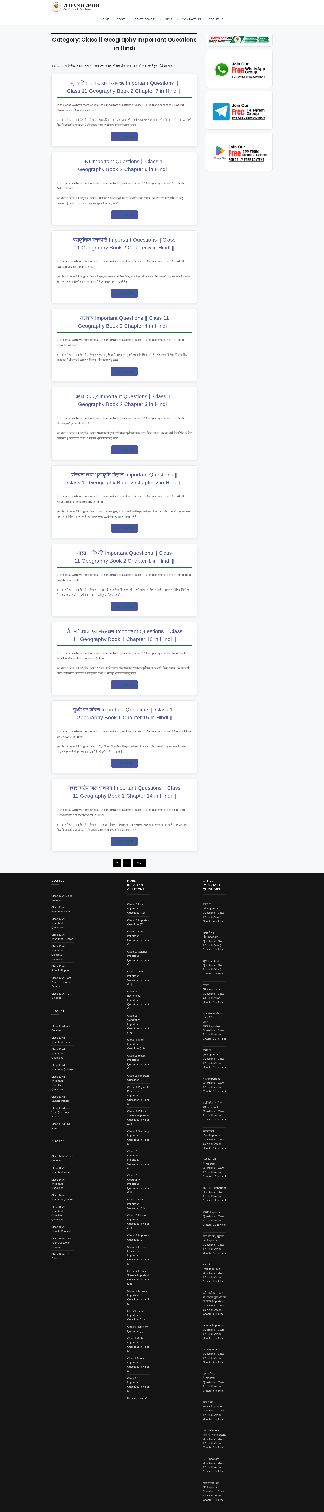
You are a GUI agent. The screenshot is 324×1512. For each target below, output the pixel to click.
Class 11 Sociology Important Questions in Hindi (138, 1135)
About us (216, 19)
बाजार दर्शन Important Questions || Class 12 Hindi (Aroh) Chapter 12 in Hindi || (214, 1196)
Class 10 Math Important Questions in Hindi (138, 935)
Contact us (191, 19)
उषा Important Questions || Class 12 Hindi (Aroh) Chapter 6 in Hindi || (213, 1358)
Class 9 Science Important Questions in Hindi (138, 1362)
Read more (124, 136)
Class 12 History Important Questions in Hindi (138, 1219)
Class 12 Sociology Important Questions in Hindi (138, 1295)
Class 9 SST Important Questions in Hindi (138, 1382)
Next (139, 862)
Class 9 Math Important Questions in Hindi (138, 1342)
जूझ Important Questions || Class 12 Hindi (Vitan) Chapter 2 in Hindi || (213, 969)
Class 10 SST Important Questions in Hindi (138, 975)
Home (104, 19)
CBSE (121, 19)
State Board (145, 19)
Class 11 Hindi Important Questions (135, 1044)
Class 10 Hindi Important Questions (135, 908)
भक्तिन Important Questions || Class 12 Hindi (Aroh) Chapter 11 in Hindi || (214, 1220)
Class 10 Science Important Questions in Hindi (138, 956)
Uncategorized (135, 1398)
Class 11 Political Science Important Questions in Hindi (138, 1115)
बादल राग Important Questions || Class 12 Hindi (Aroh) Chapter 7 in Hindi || (213, 1334)
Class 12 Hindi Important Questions (135, 1203)
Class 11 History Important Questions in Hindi (138, 1060)
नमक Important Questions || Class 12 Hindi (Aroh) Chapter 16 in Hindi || (214, 1087)
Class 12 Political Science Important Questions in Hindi (138, 1275)
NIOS (168, 19)
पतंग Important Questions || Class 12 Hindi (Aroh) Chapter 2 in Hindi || (213, 1467)
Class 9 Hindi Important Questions (135, 1315)
